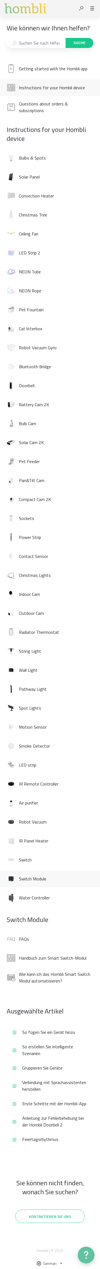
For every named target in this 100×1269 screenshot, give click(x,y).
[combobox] (36, 43)
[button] (81, 8)
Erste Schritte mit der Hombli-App (54, 1103)
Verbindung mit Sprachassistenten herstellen (54, 1085)
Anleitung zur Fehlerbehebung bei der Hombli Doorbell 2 (53, 1121)
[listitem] (50, 68)
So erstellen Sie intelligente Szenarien (47, 1050)
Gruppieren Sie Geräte (42, 1068)
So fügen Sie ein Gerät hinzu (48, 1032)
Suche (80, 43)
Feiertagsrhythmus (40, 1139)
